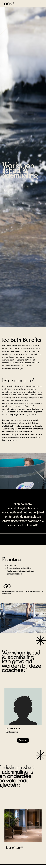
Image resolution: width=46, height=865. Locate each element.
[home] (8, 3)
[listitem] (23, 717)
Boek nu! (23, 740)
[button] (40, 3)
